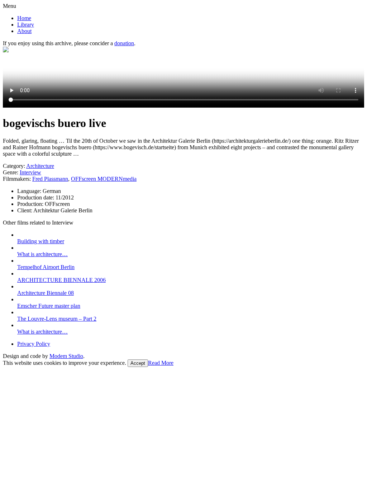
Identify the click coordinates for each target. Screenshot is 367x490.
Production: (31, 204)
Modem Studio (66, 356)
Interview (30, 172)
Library (25, 25)
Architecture (40, 166)
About (24, 31)
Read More (160, 363)
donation (124, 43)
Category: (14, 166)
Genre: (10, 172)
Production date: (36, 197)
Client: (25, 210)
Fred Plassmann (50, 179)
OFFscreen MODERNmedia (104, 179)
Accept (137, 363)
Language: (30, 191)
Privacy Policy (33, 344)
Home (24, 18)
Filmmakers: (17, 179)
